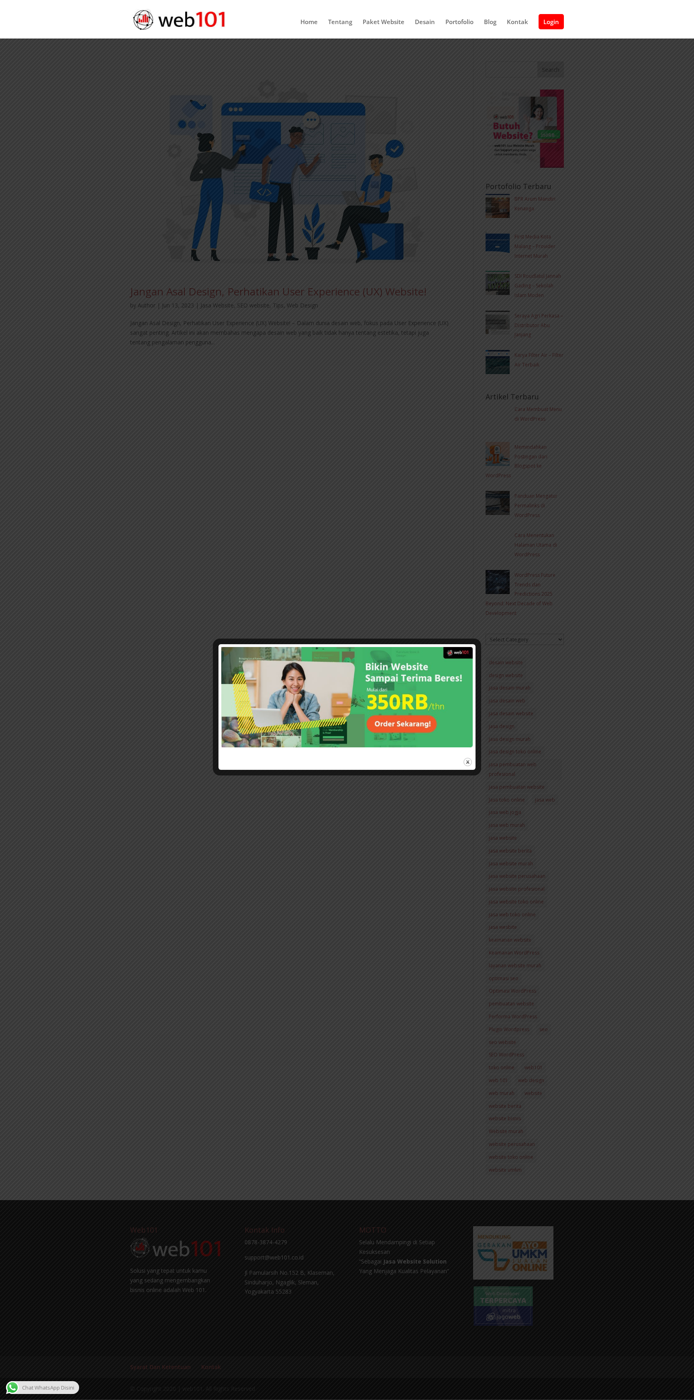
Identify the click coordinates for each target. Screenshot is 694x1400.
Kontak (517, 22)
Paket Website (383, 22)
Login (551, 22)
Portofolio (459, 22)
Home (309, 22)
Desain (425, 22)
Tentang (340, 22)
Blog (490, 22)
